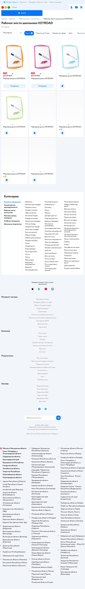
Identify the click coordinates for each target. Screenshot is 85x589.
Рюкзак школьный (70, 214)
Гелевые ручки (50, 204)
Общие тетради (30, 235)
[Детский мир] (5, 7)
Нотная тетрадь (30, 224)
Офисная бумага (30, 213)
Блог (42, 377)
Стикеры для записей (52, 245)
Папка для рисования (71, 202)
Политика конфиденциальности (42, 315)
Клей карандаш (30, 249)
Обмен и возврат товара (42, 305)
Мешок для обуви (70, 217)
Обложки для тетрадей (33, 204)
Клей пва (48, 250)
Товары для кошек (43, 386)
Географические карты (71, 247)
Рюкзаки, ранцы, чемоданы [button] (10, 217)
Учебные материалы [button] (12, 221)
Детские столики (70, 209)
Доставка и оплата (42, 299)
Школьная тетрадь (31, 216)
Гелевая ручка (29, 246)
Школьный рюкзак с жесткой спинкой (71, 235)
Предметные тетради (32, 227)
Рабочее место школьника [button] (9, 211)
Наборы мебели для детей (71, 205)
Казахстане (46, 434)
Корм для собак (42, 395)
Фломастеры (29, 260)
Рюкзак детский (69, 226)
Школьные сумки (70, 223)
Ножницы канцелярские (53, 231)
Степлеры (48, 207)
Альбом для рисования (33, 238)
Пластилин (68, 255)
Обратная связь (42, 324)
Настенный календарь (32, 221)
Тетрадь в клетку (30, 207)
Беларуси (55, 434)
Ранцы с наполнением (71, 239)
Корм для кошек (42, 389)
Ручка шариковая (31, 252)
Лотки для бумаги (51, 253)
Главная (4, 19)
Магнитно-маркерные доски (71, 262)
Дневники (28, 202)
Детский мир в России (34, 434)
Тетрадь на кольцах (31, 218)
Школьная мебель (70, 212)
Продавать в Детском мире (42, 302)
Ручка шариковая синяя (52, 228)
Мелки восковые (70, 258)
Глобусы (67, 242)
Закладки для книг (51, 216)
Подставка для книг (51, 218)
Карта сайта (42, 327)
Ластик (27, 257)
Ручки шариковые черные (51, 265)
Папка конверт (50, 259)
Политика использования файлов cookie (42, 318)
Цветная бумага (69, 265)
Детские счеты (50, 237)
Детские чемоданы (70, 220)
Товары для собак (42, 392)
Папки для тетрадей (32, 229)
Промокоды (42, 311)
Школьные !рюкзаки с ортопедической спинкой (71, 230)
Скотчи (27, 254)
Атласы (66, 244)
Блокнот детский (31, 232)
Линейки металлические (53, 248)
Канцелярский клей (51, 234)
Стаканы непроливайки (72, 268)
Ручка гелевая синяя (51, 261)
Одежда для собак (42, 398)
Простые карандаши (52, 242)
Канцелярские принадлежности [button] (10, 206)
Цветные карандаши (51, 221)
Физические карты (70, 250)
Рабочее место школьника (29, 19)
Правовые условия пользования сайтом (42, 427)
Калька (47, 210)
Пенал (27, 243)
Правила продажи (42, 308)
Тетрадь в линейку (31, 210)
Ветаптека (42, 401)
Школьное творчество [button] (13, 224)
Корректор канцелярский (30, 263)
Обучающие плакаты (71, 253)
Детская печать (50, 256)
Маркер (47, 213)
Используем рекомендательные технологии (43, 429)
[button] (21, 13)
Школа (12, 19)
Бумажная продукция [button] (12, 202)
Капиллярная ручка (51, 202)
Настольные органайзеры (49, 225)
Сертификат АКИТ (42, 321)
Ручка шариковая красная (50, 269)
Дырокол (28, 267)
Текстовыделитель (31, 270)
